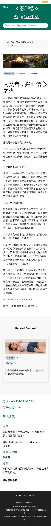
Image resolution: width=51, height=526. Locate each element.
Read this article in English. (18, 299)
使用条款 (12, 480)
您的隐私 (19, 502)
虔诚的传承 (9, 73)
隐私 (5, 480)
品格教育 (10, 358)
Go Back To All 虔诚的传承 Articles (20, 44)
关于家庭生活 (12, 408)
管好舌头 (10, 363)
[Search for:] (25, 25)
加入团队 (9, 416)
